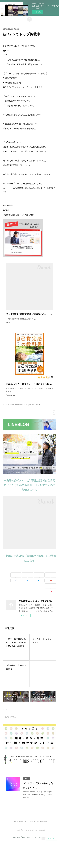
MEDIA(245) (36, 405)
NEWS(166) (19, 405)
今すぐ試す (37, 12)
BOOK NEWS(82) (8, 405)
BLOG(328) (28, 405)
